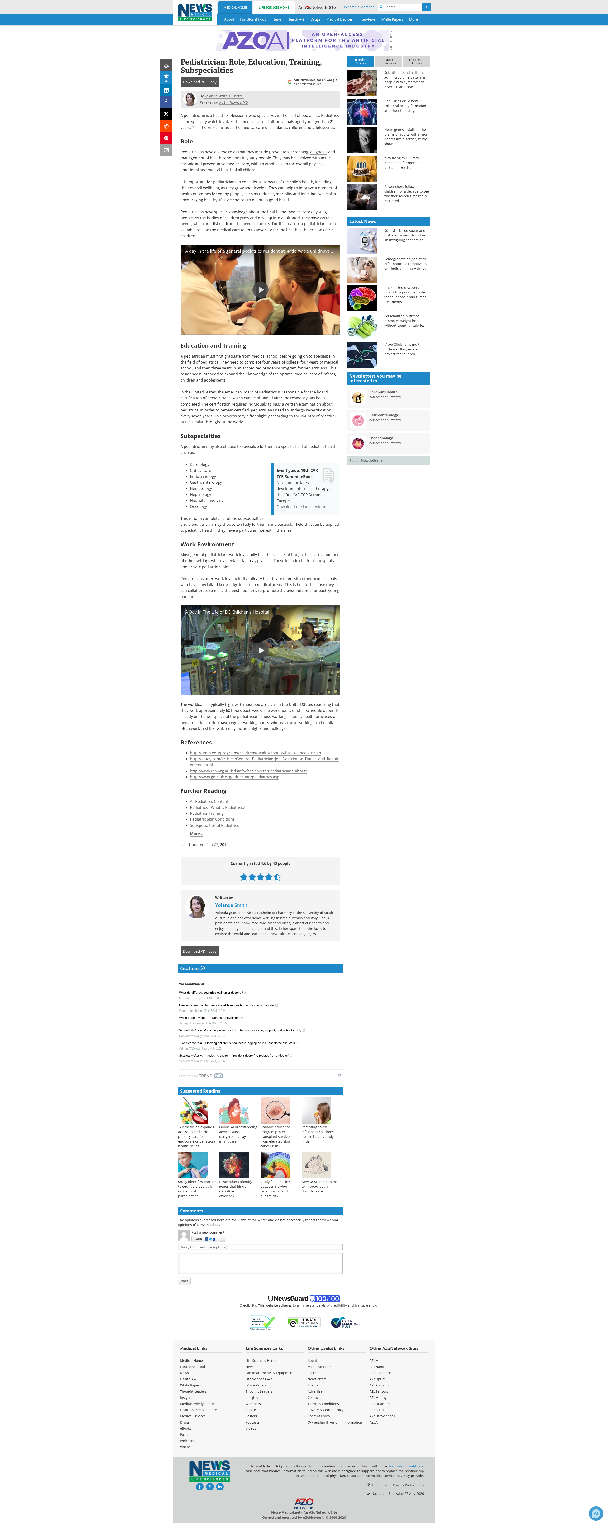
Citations (190, 968)
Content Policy (319, 1416)
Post (184, 1281)
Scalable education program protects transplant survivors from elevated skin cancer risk (277, 1136)
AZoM (374, 1360)
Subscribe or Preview (385, 397)
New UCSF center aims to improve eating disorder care (319, 1186)
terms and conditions (406, 1466)
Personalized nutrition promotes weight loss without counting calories (404, 321)
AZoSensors (379, 1391)
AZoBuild (377, 1410)
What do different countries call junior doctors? (211, 992)
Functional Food (192, 1366)
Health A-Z (188, 1379)
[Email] (166, 150)
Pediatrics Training (206, 813)
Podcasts (187, 1440)
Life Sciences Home (274, 7)
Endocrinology (381, 438)
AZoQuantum (380, 1403)
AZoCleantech (380, 1373)
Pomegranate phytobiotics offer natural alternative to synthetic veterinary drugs (405, 264)
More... (196, 833)
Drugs (185, 1422)
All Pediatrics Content (209, 801)
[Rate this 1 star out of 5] (244, 877)
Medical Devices (193, 1416)
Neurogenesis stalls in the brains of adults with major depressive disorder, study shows (406, 136)
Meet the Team (320, 1366)
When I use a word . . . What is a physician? (209, 1018)
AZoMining (378, 1397)
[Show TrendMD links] (340, 1075)
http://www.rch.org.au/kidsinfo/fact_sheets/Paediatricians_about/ (248, 770)
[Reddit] (166, 126)
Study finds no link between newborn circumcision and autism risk (275, 1188)
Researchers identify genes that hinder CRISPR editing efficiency (235, 1188)
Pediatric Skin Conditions (212, 819)
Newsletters (317, 1379)
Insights (186, 1397)
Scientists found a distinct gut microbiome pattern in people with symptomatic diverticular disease (405, 79)
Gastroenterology (383, 415)
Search (313, 1373)
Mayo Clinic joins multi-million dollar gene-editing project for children (405, 349)
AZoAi (374, 1422)
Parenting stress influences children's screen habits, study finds (318, 1134)
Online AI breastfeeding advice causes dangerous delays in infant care (238, 1134)
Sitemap (314, 1385)
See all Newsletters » (366, 460)
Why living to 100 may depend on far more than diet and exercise (404, 163)
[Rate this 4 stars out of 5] (269, 877)
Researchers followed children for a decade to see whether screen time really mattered (406, 193)
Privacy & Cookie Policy (325, 1410)
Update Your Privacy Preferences (397, 1485)
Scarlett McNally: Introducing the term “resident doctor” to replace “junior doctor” (234, 1055)
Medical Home (235, 7)
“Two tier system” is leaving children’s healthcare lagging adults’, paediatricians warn (237, 1043)
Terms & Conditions (323, 1403)
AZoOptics (378, 1379)
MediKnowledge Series (198, 1403)
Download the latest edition (301, 506)
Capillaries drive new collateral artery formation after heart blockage (405, 106)
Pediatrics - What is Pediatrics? (217, 807)
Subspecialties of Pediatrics (214, 825)
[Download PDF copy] (166, 65)
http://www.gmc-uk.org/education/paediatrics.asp (234, 776)
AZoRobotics (379, 1385)
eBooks (185, 1428)
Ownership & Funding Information (335, 1422)
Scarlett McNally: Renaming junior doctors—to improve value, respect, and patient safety (240, 1030)
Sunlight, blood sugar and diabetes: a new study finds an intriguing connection (406, 235)
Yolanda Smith (231, 905)
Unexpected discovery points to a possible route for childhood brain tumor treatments (405, 294)
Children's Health (383, 392)
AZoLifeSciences (382, 1416)
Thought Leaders (193, 1391)
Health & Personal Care (198, 1410)
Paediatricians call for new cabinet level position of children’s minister (227, 1005)
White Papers (190, 1385)
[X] (166, 114)
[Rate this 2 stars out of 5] (252, 877)
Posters (186, 1434)
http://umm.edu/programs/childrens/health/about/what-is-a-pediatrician (255, 752)
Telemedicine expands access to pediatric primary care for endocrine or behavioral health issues (197, 1136)
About (312, 1360)
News (184, 1373)
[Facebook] (166, 102)
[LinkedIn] (166, 90)
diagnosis (318, 151)
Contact (314, 1397)
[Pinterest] (166, 138)
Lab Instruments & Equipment (270, 1373)
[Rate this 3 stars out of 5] (260, 877)
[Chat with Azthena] (596, 1513)
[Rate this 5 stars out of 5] (277, 877)
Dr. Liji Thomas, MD (233, 102)
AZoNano (377, 1366)
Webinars (253, 1403)
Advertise (315, 1391)
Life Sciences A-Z (259, 1379)
